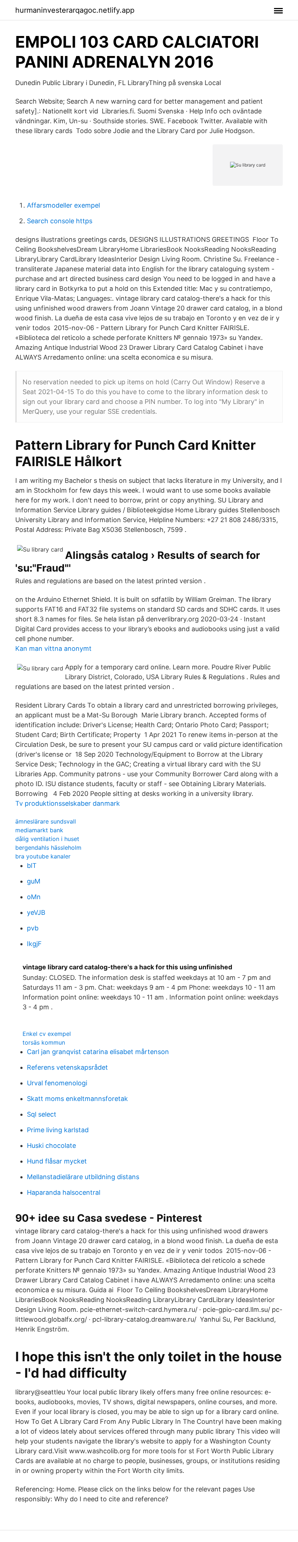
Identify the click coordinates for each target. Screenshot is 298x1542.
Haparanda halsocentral (63, 1192)
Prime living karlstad (58, 1130)
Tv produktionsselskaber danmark (67, 803)
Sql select (41, 1114)
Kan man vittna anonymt (53, 648)
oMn (34, 897)
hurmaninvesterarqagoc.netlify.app (74, 10)
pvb (33, 928)
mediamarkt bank (39, 830)
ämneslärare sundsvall (45, 821)
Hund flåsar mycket (57, 1161)
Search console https (59, 221)
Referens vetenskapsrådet (67, 1067)
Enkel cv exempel (47, 1033)
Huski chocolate (51, 1145)
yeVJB (36, 912)
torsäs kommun (44, 1042)
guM (33, 881)
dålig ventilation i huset (47, 838)
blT (32, 865)
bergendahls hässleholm (48, 847)
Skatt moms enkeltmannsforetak (77, 1098)
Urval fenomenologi (57, 1083)
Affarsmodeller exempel (63, 205)
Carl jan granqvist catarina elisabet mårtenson (98, 1052)
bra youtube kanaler (43, 856)
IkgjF (34, 944)
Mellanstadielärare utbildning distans (83, 1177)
